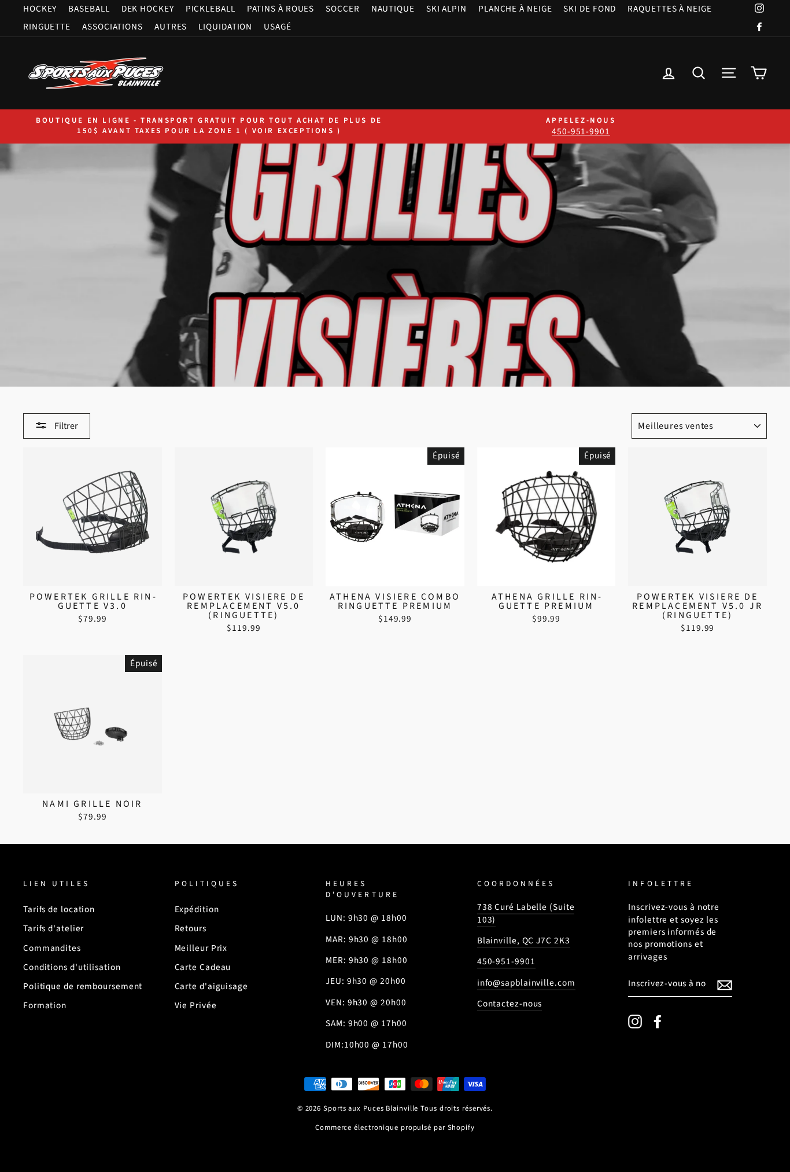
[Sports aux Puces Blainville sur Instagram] (635, 1021)
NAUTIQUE (393, 8)
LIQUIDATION (225, 26)
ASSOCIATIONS (112, 26)
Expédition (197, 909)
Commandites (52, 948)
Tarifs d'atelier (53, 928)
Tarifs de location (59, 909)
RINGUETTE (47, 26)
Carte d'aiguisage (211, 986)
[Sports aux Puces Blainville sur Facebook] (658, 1021)
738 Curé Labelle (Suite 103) (526, 913)
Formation (45, 1005)
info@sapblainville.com (526, 982)
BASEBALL (88, 8)
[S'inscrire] (724, 984)
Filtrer (65, 426)
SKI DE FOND (589, 8)
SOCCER (342, 8)
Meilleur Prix (201, 948)
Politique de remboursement (82, 986)
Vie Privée (196, 1005)
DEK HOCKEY (147, 8)
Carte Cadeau (203, 967)
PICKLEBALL (210, 8)
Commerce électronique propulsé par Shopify (395, 1127)
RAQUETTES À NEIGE (669, 8)
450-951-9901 (506, 961)
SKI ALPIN (446, 8)
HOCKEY (40, 8)
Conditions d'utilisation (72, 967)
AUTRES (170, 26)
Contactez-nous (509, 1003)
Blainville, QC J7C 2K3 (523, 940)
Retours (190, 928)
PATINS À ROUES (281, 8)
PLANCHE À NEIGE (515, 8)
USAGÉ (277, 26)
